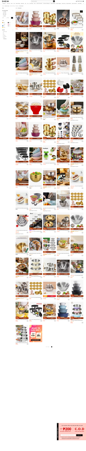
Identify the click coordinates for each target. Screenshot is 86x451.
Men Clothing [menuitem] (31, 3)
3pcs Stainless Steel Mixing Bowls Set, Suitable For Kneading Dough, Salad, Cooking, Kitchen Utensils (22, 95)
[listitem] (22, 20)
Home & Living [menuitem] (64, 3)
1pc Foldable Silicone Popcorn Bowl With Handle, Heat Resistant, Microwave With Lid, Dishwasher (36, 117)
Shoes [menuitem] (35, 3)
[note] (22, 26)
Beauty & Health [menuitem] (68, 3)
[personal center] (76, 1)
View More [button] (5, 38)
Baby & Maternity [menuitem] (53, 3)
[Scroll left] (82, 3)
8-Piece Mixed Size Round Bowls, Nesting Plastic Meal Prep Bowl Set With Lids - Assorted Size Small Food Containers (36, 139)
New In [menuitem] (12, 3)
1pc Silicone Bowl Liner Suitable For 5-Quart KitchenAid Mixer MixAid (63, 95)
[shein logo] (5, 1)
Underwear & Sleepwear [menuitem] (46, 3)
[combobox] (19, 8)
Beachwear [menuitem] (22, 3)
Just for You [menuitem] (8, 3)
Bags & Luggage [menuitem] (58, 3)
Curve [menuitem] (28, 3)
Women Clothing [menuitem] (18, 3)
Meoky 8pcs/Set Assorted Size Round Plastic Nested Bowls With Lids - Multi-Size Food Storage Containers (63, 319)
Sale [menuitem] (14, 3)
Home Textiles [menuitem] (79, 3)
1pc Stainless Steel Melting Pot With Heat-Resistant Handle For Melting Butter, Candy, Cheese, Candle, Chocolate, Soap (63, 27)
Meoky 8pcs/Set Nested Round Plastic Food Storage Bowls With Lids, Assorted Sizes (77, 297)
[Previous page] (50, 346)
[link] (78, 1)
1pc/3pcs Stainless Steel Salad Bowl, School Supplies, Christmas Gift (22, 319)
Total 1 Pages (47, 346)
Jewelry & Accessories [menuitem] (39, 3)
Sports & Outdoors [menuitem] (74, 3)
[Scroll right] (83, 3)
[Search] (54, 1)
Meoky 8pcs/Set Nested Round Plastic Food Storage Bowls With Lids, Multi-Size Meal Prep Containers (36, 27)
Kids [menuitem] (25, 3)
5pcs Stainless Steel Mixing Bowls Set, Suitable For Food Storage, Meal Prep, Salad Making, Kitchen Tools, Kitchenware (49, 253)
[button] (81, 1)
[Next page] (52, 346)
